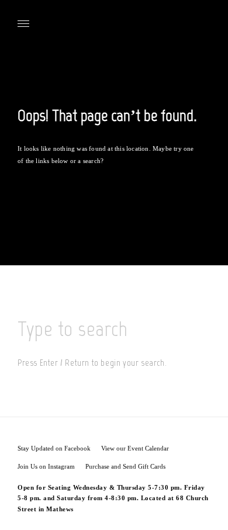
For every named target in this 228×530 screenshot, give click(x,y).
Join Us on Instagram (46, 466)
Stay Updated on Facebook (54, 448)
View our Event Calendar (135, 448)
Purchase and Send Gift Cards (125, 466)
